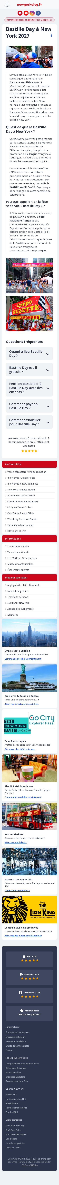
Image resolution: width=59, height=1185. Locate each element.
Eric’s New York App (15, 1125)
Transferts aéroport (17, 596)
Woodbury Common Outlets (22, 519)
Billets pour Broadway (16, 1068)
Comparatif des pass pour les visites (22, 1063)
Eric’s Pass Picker (13, 1130)
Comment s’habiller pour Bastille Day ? (24, 422)
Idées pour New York (17, 1057)
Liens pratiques (14, 1119)
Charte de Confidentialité (17, 1045)
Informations (12, 1026)
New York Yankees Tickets (21, 489)
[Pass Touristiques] (29, 723)
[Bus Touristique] (29, 816)
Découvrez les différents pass (20, 749)
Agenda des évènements (20, 608)
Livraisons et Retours (16, 1037)
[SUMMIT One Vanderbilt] (29, 861)
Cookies (9, 1050)
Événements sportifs (18, 569)
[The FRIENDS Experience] (29, 768)
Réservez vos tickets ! (16, 842)
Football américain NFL (16, 1107)
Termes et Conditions (16, 1041)
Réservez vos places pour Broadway (23, 935)
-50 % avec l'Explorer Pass (21, 477)
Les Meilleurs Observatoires (22, 558)
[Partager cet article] (50, 35)
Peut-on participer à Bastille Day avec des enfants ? (26, 387)
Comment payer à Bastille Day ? (23, 406)
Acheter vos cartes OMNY (21, 495)
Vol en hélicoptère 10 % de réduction (26, 471)
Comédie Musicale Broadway (22, 501)
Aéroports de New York (17, 1081)
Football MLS (12, 1112)
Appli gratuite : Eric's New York (23, 585)
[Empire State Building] (29, 633)
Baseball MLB (12, 1103)
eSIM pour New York (18, 602)
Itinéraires (12, 614)
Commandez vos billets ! (17, 890)
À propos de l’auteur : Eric (18, 1032)
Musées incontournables (20, 563)
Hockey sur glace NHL (16, 1099)
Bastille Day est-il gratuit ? (23, 369)
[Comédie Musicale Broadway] (29, 909)
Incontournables (13, 1072)
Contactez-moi (13, 1147)
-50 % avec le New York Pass (22, 483)
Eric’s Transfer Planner (16, 1134)
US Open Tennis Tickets (20, 507)
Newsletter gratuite (17, 591)
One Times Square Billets (20, 513)
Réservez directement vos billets (22, 703)
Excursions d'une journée (20, 525)
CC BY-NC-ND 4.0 (30, 1165)
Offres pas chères (16, 530)
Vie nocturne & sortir (18, 552)
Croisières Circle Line (15, 1076)
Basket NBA (11, 1094)
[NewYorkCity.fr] (29, 4)
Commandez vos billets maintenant (23, 658)
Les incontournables (18, 546)
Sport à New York (15, 1088)
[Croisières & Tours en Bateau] (29, 678)
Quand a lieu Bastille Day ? (25, 353)
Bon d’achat (11, 1138)
